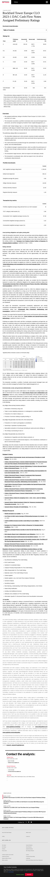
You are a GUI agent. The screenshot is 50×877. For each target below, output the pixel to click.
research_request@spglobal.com (15, 745)
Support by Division (5, 856)
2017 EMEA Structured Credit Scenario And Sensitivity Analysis (21, 536)
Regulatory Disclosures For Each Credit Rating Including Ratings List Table (22, 549)
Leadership (28, 858)
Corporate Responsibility (30, 856)
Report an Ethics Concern (6, 858)
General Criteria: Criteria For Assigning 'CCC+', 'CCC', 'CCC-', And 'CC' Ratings (25, 498)
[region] (25, 871)
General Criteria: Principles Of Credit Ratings (16, 507)
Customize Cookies (20, 874)
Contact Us (28, 836)
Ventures (3, 848)
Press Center (4, 850)
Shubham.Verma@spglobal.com (13, 762)
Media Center (28, 832)
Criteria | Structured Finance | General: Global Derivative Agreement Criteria (25, 493)
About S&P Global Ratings (6, 832)
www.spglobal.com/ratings (13, 726)
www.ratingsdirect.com (41, 726)
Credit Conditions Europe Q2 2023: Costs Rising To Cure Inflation (22, 520)
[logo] (5, 2)
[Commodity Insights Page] (26, 822)
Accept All (29, 874)
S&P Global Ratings (8, 827)
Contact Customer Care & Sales (7, 854)
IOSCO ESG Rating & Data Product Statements (34, 860)
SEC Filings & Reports (30, 850)
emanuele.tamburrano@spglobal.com (14, 771)
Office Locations (5, 860)
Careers (27, 854)
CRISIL (3, 836)
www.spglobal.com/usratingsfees (11, 732)
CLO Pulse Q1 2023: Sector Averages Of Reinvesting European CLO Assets (24, 516)
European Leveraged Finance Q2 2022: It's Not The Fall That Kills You (23, 529)
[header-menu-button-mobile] (47, 2)
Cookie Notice (11, 871)
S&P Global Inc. (6, 840)
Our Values (4, 845)
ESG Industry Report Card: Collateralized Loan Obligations (20, 534)
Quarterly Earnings (29, 848)
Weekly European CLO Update (13, 513)
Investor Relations (29, 845)
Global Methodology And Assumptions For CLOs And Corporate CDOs (21, 264)
